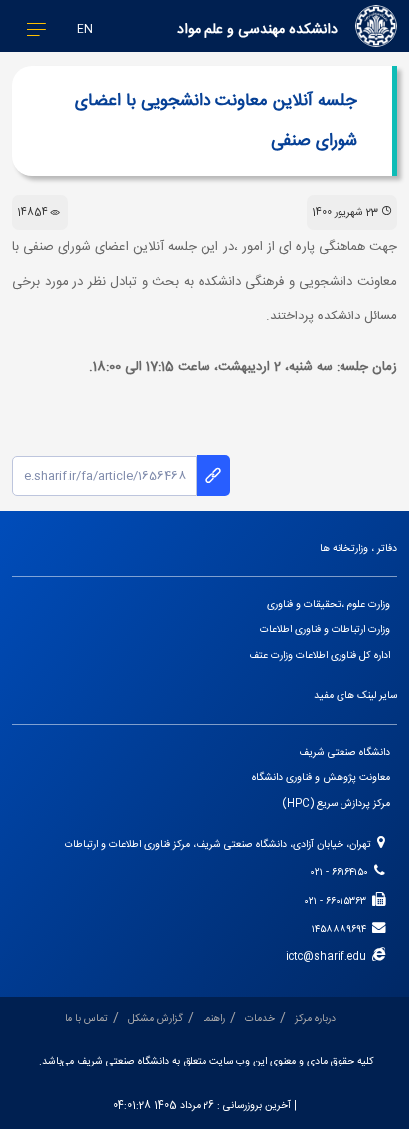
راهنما (214, 1018)
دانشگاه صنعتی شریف (344, 752)
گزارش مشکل (155, 1018)
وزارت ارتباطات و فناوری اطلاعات (325, 629)
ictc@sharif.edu (329, 956)
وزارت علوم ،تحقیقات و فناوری (328, 604)
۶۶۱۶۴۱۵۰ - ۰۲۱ (342, 872)
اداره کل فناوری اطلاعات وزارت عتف (319, 655)
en (85, 29)
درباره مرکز (315, 1018)
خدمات (260, 1018)
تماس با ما (86, 1018)
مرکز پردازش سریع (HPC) (336, 803)
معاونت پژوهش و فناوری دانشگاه (321, 777)
